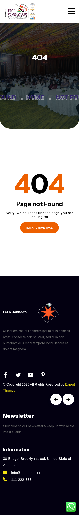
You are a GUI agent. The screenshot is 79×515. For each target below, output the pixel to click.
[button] (56, 399)
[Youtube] (30, 375)
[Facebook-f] (5, 375)
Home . (37, 97)
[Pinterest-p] (42, 375)
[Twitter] (18, 375)
